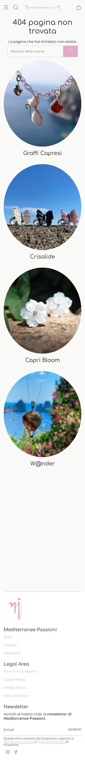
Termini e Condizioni (20, 671)
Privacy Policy (15, 687)
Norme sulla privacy (19, 742)
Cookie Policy (14, 679)
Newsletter (12, 653)
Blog (7, 637)
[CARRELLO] (78, 7)
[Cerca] (70, 51)
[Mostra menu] (5, 7)
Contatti (10, 645)
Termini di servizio (51, 742)
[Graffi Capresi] (42, 104)
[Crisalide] (42, 207)
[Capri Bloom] (42, 311)
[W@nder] (42, 414)
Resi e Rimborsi (16, 696)
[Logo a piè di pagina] (15, 608)
